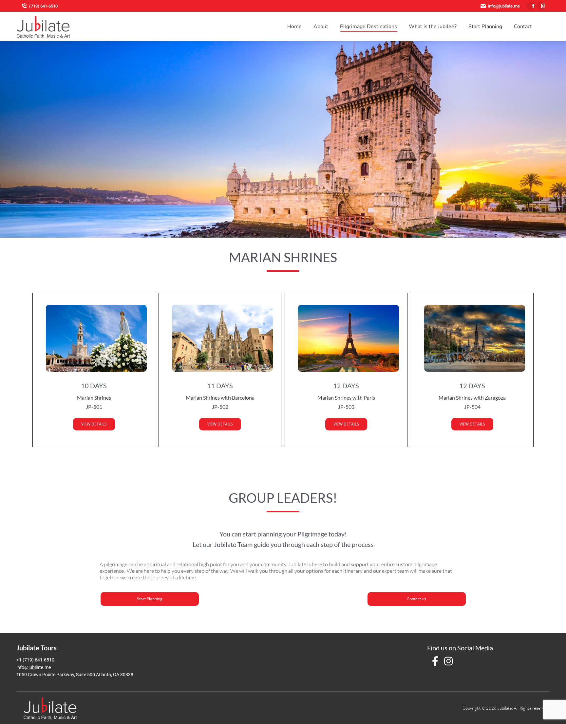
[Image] (94, 338)
